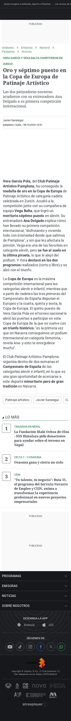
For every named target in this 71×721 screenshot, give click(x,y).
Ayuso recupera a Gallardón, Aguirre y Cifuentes (27, 4)
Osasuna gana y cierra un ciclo (38, 462)
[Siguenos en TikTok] (20, 647)
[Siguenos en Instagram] (30, 647)
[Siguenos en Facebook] (40, 647)
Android (29, 625)
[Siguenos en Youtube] (10, 647)
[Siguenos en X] (51, 647)
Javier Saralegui (13, 120)
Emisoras (27, 47)
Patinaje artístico (17, 400)
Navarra (45, 47)
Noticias (27, 51)
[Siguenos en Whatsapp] (61, 647)
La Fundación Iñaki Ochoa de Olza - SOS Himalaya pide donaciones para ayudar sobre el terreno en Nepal (41, 438)
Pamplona (8, 51)
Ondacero (8, 47)
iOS (51, 625)
